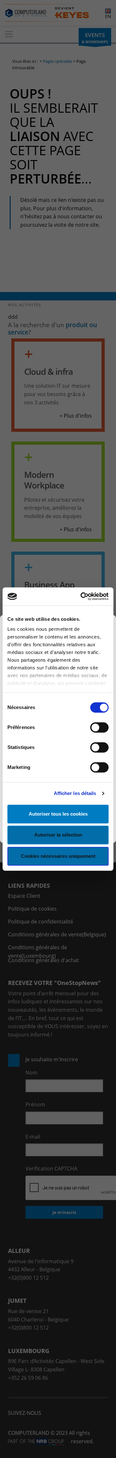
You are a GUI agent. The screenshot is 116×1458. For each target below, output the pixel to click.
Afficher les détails (75, 793)
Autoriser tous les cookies (58, 814)
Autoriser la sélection (58, 835)
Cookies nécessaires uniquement (58, 856)
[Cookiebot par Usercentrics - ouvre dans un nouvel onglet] (82, 596)
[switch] (99, 727)
